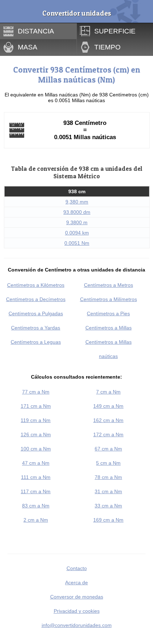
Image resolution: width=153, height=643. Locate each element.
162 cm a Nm (108, 420)
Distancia (36, 31)
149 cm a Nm (108, 406)
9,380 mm (76, 202)
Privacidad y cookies (77, 611)
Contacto (77, 568)
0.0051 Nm (76, 243)
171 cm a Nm (36, 406)
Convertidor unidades (76, 13)
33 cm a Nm (108, 505)
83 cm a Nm (35, 505)
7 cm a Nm (108, 392)
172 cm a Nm (108, 434)
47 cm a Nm (35, 463)
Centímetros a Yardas (35, 328)
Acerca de (76, 582)
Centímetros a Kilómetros (35, 285)
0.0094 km (77, 233)
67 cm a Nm (108, 449)
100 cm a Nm (36, 449)
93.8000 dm (76, 212)
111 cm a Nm (36, 477)
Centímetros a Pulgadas (36, 313)
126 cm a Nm (36, 434)
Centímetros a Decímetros (35, 299)
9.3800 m (77, 222)
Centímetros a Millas (108, 328)
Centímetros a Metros (108, 285)
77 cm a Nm (35, 392)
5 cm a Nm (108, 463)
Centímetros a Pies (108, 313)
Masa (27, 47)
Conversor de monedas (76, 597)
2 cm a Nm (35, 520)
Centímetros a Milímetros (108, 299)
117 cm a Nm (36, 491)
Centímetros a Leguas (36, 342)
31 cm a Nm (108, 491)
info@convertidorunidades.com (77, 625)
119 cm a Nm (36, 420)
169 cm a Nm (108, 520)
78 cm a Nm (108, 477)
